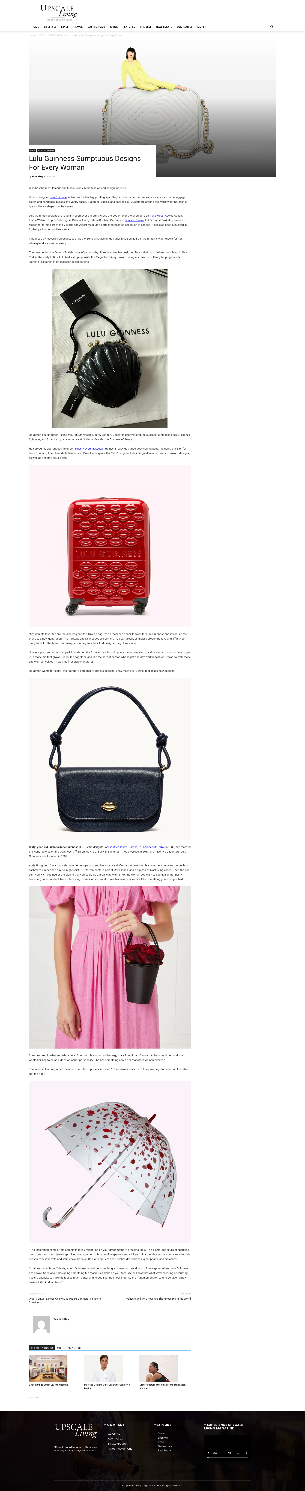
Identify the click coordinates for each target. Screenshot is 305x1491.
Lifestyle (163, 1437)
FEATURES (129, 26)
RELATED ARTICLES (42, 1348)
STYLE (64, 26)
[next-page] (37, 1395)
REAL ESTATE (164, 26)
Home (32, 35)
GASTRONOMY (96, 26)
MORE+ (201, 26)
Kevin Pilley (37, 176)
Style (161, 1441)
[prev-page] (31, 1395)
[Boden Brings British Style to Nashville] (54, 1368)
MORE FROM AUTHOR (69, 1348)
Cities (114, 26)
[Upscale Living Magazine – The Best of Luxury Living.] (76, 1431)
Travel (161, 1433)
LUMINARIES (184, 26)
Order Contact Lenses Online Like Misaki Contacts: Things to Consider (65, 1300)
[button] (272, 27)
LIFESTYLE (50, 26)
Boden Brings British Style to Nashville (48, 1384)
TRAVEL (78, 26)
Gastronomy (165, 1446)
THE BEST (145, 26)
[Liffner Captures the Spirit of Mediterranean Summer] (165, 1368)
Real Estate (164, 1450)
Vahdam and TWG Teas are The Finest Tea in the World (158, 1298)
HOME (35, 26)
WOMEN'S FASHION (57, 35)
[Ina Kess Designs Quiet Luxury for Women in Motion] (110, 1368)
